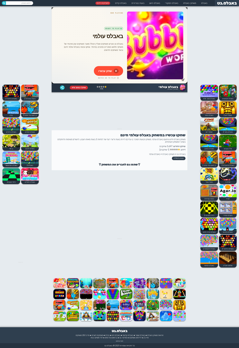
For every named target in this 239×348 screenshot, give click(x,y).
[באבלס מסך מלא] (209, 91)
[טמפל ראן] (209, 124)
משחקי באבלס (189, 3)
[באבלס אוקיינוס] (99, 320)
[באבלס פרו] (99, 298)
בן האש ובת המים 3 (30, 115)
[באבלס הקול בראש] (139, 287)
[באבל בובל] (209, 174)
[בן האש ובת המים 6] (126, 287)
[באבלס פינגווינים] (126, 320)
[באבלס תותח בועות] (166, 287)
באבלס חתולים (30, 182)
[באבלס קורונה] (179, 287)
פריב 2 (146, 338)
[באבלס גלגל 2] (228, 124)
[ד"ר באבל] (166, 298)
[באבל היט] (179, 320)
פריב (87, 335)
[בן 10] (11, 141)
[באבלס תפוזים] (73, 309)
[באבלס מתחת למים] (86, 287)
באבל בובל (209, 182)
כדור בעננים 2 (209, 215)
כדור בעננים (11, 182)
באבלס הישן (154, 3)
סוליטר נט (123, 338)
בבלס (107, 335)
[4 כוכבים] (100, 87)
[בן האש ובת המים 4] (153, 287)
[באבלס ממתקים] (59, 287)
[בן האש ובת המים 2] (209, 157)
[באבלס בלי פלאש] (166, 309)
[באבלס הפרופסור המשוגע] (11, 157)
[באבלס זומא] (73, 320)
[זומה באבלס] (153, 309)
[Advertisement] (218, 44)
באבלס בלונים (228, 232)
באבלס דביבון (29, 149)
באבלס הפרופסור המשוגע (11, 166)
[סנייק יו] (228, 174)
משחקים (132, 338)
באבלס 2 (30, 165)
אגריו (228, 199)
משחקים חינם (103, 3)
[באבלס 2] (30, 157)
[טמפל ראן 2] (228, 107)
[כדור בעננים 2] (209, 207)
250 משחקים (81, 335)
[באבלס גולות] (139, 320)
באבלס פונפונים (227, 99)
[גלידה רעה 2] (86, 320)
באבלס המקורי (171, 3)
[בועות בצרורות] (209, 191)
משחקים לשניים (97, 335)
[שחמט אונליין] (228, 258)
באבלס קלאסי (209, 265)
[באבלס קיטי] (209, 107)
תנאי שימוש (119, 341)
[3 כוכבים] (102, 87)
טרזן (11, 115)
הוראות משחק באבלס (155, 335)
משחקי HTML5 (179, 158)
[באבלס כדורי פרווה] (99, 309)
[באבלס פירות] (113, 320)
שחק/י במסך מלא (79, 87)
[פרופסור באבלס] (86, 309)
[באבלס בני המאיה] (99, 287)
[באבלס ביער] (73, 287)
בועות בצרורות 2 (29, 99)
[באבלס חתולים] (30, 174)
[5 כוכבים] (98, 87)
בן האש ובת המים (111, 338)
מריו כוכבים (228, 149)
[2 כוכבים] (104, 87)
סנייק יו (227, 182)
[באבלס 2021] (139, 309)
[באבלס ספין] (153, 298)
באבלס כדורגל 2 (228, 249)
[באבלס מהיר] (113, 298)
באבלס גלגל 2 (228, 132)
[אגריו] (228, 191)
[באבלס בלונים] (228, 224)
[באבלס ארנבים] (59, 320)
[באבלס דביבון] (30, 141)
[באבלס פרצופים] (139, 298)
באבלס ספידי (227, 215)
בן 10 (11, 149)
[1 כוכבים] (106, 87)
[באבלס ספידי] (228, 207)
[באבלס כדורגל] (126, 298)
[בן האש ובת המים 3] (30, 107)
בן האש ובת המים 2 (209, 165)
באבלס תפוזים (30, 132)
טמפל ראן (209, 132)
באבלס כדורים (11, 132)
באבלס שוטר (140, 335)
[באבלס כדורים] (11, 124)
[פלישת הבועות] (126, 309)
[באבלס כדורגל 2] (228, 241)
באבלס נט (181, 154)
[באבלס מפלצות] (179, 298)
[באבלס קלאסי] (209, 258)
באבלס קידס (120, 3)
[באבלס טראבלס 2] (228, 157)
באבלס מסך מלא (209, 99)
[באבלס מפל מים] (166, 320)
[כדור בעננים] (11, 174)
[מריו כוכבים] (228, 141)
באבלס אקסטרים (209, 249)
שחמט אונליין (227, 265)
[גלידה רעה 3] (153, 320)
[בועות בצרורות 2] (30, 91)
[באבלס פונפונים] (228, 91)
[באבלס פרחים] (86, 298)
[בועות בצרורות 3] (113, 287)
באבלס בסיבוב (209, 149)
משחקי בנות (95, 338)
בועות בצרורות (137, 3)
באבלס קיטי (209, 115)
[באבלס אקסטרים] (209, 241)
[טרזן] (113, 309)
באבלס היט (116, 335)
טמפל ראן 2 (228, 115)
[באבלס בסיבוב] (209, 141)
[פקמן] (59, 298)
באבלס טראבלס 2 (228, 165)
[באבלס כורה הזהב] (209, 224)
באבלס (204, 3)
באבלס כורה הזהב (209, 232)
